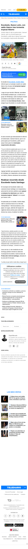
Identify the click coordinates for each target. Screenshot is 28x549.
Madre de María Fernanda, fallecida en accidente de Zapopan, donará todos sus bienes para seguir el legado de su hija (12, 308)
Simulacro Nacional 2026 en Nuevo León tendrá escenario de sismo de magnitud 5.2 (17, 406)
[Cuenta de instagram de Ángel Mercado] (13, 346)
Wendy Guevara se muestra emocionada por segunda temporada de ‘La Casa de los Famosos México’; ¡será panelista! (13, 298)
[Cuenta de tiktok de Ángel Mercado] (17, 346)
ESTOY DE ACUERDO (20, 281)
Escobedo (16, 326)
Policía (15, 18)
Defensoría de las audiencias (12, 494)
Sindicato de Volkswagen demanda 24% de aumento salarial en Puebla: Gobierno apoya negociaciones (13, 303)
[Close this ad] (27, 544)
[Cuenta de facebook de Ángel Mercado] (10, 346)
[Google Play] (9, 525)
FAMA (24, 536)
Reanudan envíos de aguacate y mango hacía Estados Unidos (7, 126)
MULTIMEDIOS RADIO (20, 538)
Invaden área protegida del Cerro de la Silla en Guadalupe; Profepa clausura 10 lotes (18, 415)
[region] (14, 3)
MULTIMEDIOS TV (8, 538)
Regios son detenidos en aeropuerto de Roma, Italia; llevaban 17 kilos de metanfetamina (17, 433)
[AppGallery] (14, 530)
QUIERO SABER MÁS (7, 281)
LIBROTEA (15, 541)
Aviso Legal (20, 492)
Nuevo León (6, 326)
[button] (2, 63)
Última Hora (4, 18)
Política (19, 18)
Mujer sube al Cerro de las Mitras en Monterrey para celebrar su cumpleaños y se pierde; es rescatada (17, 425)
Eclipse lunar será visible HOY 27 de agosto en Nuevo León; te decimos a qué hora (17, 398)
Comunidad (10, 18)
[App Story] (18, 525)
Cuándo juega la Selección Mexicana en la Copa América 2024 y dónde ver (8, 220)
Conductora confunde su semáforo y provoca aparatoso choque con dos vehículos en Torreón (14, 292)
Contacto (23, 494)
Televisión (23, 18)
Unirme (21, 74)
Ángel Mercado (6, 67)
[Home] (14, 14)
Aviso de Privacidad (10, 492)
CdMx (9, 9)
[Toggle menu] (1, 14)
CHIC (19, 536)
